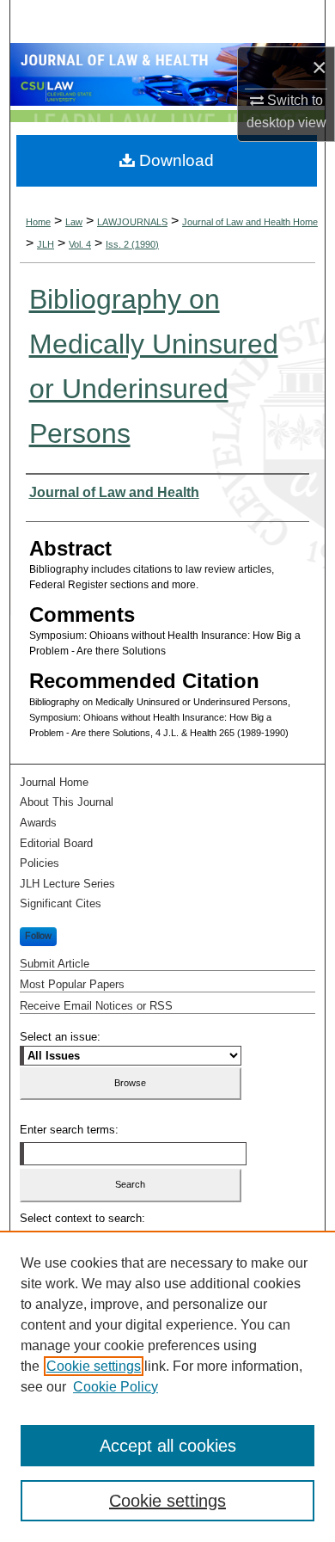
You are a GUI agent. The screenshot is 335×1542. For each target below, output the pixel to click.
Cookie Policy (115, 1386)
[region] (167, 1386)
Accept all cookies (168, 1445)
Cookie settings (93, 1366)
